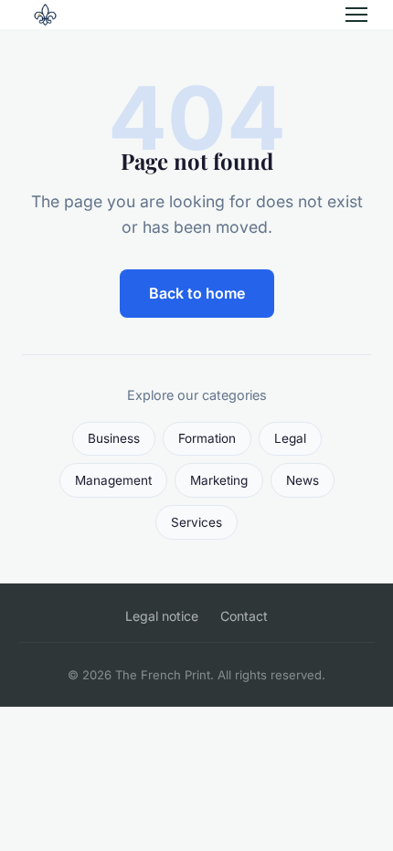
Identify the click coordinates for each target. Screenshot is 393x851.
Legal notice (161, 616)
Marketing (219, 480)
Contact (244, 616)
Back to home (197, 293)
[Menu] (356, 14)
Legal (290, 438)
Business (114, 438)
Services (196, 522)
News (302, 480)
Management (113, 480)
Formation (207, 438)
